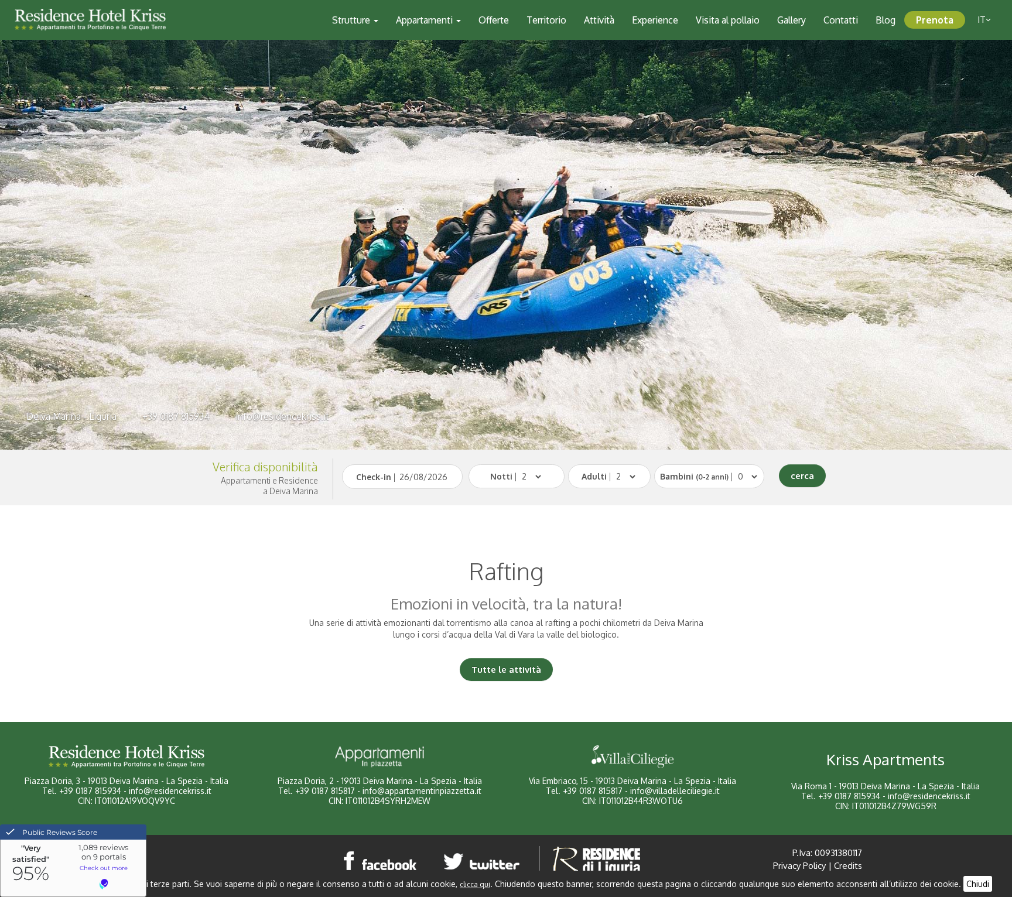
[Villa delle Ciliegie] (632, 756)
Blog (885, 20)
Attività (599, 20)
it (981, 19)
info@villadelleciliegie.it (675, 791)
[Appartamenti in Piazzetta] (379, 756)
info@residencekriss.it (282, 416)
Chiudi (977, 884)
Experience (655, 20)
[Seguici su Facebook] (380, 860)
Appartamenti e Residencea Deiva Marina (269, 485)
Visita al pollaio (728, 20)
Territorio (546, 20)
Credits (848, 865)
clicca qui (475, 884)
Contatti (840, 20)
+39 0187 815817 (325, 791)
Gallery (791, 20)
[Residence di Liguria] (596, 860)
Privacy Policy (799, 865)
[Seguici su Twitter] (483, 860)
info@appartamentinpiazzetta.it (422, 791)
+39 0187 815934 (176, 416)
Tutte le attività (506, 669)
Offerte (493, 20)
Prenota (934, 20)
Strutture (352, 20)
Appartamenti (425, 20)
